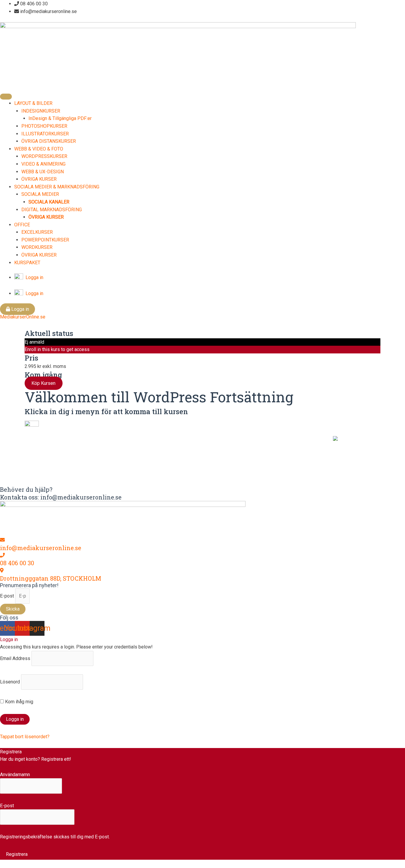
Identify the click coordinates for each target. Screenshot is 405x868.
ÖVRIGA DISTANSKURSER (48, 141)
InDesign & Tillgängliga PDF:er (60, 118)
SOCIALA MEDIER (40, 194)
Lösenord (10, 682)
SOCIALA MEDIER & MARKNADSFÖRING (56, 187)
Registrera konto (17, 767)
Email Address (15, 658)
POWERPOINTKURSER (45, 240)
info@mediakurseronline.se (40, 548)
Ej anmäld (34, 342)
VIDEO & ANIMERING (43, 164)
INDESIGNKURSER (40, 111)
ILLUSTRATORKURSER (45, 134)
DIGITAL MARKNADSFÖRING (51, 209)
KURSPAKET (27, 262)
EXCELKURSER (37, 232)
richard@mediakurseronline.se (176, 463)
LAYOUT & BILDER (33, 103)
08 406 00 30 (17, 563)
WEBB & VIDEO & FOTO (38, 149)
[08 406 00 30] (2, 555)
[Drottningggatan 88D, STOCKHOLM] (2, 570)
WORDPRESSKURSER (44, 156)
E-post (7, 596)
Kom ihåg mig (18, 701)
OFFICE (22, 225)
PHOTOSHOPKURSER (44, 126)
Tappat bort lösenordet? (25, 736)
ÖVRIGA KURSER (39, 179)
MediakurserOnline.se (22, 317)
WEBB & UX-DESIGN (42, 171)
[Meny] (6, 97)
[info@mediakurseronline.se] (2, 540)
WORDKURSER (36, 247)
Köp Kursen (43, 383)
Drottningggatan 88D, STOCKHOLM (50, 578)
